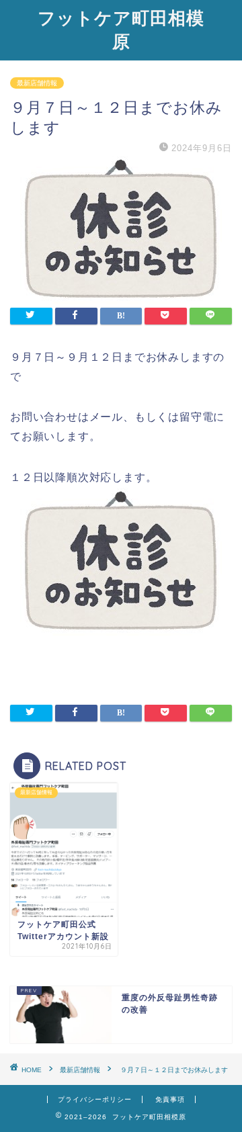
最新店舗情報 (37, 83)
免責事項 (170, 1099)
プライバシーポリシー (95, 1099)
